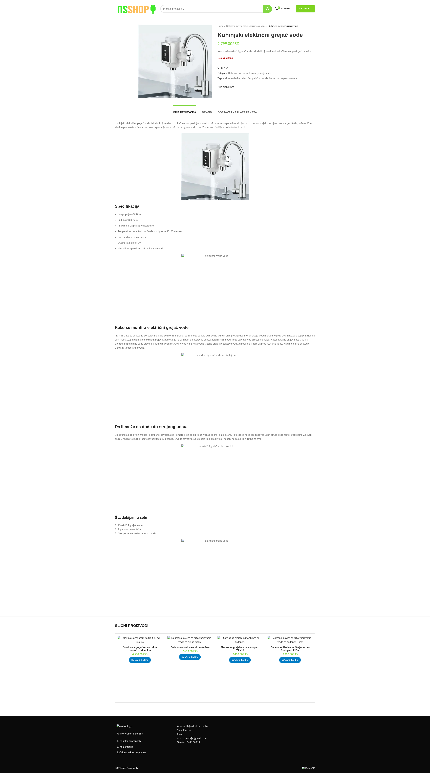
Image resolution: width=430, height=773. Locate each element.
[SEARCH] (267, 9)
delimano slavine (231, 78)
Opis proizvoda (184, 112)
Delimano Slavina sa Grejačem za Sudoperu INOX (290, 649)
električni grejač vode (253, 78)
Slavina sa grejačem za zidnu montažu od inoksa (140, 649)
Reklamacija (126, 747)
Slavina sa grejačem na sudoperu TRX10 (240, 649)
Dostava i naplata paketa (237, 112)
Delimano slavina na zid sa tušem (189, 647)
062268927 (305, 9)
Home (220, 26)
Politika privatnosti (130, 741)
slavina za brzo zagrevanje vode (281, 78)
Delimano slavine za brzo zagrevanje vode (246, 26)
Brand (207, 112)
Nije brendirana (226, 87)
